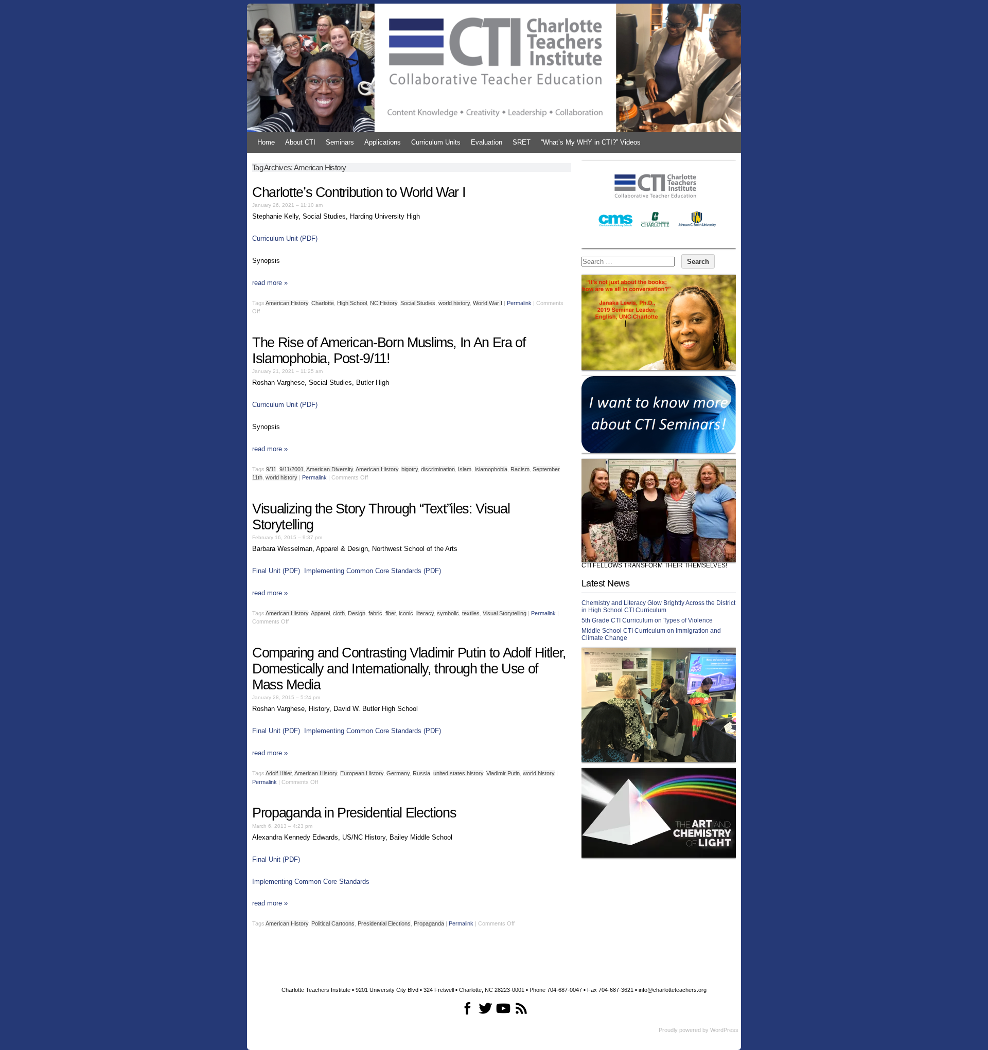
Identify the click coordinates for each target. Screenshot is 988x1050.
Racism (520, 469)
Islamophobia (490, 469)
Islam (464, 469)
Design (356, 613)
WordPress (724, 1030)
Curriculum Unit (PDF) (284, 238)
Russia (421, 773)
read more (270, 283)
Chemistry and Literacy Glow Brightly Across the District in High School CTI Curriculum (658, 606)
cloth (339, 613)
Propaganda (429, 923)
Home (266, 142)
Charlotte (322, 303)
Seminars (340, 142)
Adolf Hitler (279, 773)
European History (361, 773)
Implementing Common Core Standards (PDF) (372, 571)
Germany (398, 773)
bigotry (409, 469)
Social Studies (417, 303)
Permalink (519, 303)
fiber (390, 613)
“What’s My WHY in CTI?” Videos (591, 142)
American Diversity (329, 469)
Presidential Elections (384, 923)
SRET (522, 142)
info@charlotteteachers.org (673, 990)
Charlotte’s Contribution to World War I (358, 192)
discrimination (438, 469)
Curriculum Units (436, 142)
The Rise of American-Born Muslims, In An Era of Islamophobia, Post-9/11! (389, 350)
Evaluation (486, 142)
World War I (487, 303)
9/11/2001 (291, 469)
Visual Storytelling (504, 613)
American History (287, 303)
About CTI (300, 142)
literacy (425, 613)
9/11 (271, 469)
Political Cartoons (333, 923)
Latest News (605, 583)
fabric (375, 613)
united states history (458, 773)
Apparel (320, 613)
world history (454, 303)
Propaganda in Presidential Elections (354, 813)
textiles (471, 613)
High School (352, 303)
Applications (382, 142)
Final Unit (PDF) (276, 571)
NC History (383, 303)
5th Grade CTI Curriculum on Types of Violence (647, 620)
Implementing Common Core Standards (310, 881)
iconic (406, 613)
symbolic (448, 613)
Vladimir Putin (503, 773)
